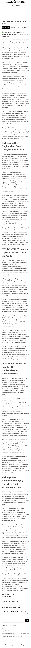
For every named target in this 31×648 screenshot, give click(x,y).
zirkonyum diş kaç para (8, 594)
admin (25, 27)
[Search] (28, 11)
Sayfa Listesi (5, 631)
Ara (3, 618)
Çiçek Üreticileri (15, 1)
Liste (3, 628)
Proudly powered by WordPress (11, 645)
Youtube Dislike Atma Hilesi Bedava (12, 636)
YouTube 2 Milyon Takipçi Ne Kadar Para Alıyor (15, 633)
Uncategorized (5, 27)
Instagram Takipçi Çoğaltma (9, 625)
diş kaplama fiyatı (6, 596)
